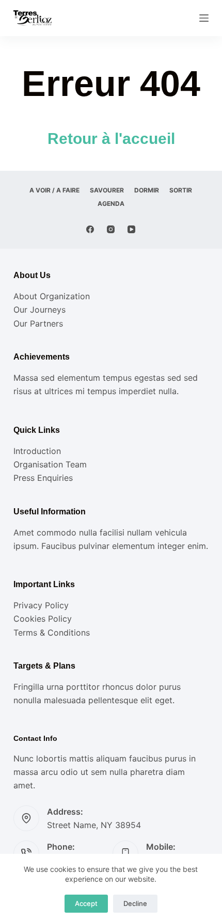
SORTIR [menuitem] (180, 190)
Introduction (37, 451)
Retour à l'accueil (111, 138)
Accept (86, 903)
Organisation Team (50, 464)
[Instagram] (111, 229)
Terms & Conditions (51, 632)
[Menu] (204, 18)
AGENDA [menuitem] (111, 203)
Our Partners (38, 323)
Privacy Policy (41, 605)
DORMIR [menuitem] (146, 190)
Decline (135, 903)
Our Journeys (39, 309)
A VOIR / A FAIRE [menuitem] (54, 190)
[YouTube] (131, 229)
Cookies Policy (42, 618)
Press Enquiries (43, 478)
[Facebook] (90, 229)
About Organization (51, 296)
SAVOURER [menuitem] (107, 190)
